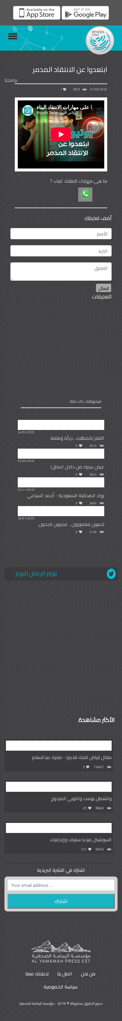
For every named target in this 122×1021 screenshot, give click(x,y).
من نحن (88, 973)
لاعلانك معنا (37, 973)
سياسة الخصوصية (60, 986)
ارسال (103, 288)
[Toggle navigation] (12, 36)
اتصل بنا (64, 973)
